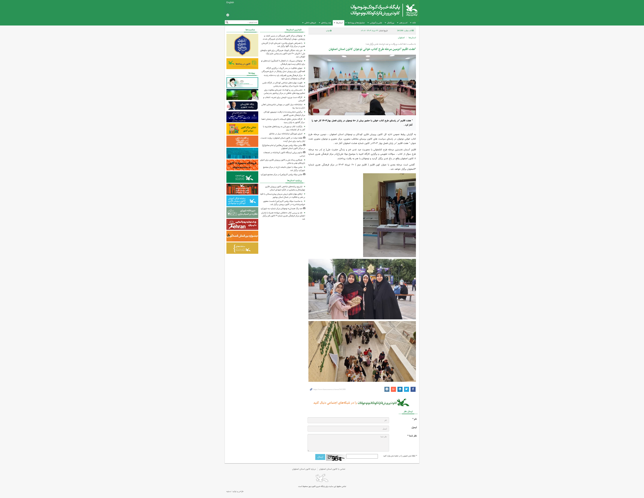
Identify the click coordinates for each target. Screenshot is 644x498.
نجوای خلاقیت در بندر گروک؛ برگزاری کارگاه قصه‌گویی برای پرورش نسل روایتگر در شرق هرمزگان (283, 70)
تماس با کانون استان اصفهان (332, 469)
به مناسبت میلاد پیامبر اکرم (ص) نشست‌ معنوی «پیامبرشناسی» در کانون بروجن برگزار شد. (284, 203)
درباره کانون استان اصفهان (304, 469)
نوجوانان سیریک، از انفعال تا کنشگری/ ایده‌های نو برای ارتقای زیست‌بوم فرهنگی (283, 62)
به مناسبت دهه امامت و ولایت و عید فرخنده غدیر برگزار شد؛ (391, 44)
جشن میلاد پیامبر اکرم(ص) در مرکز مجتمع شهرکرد (281, 174)
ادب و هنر (403, 22)
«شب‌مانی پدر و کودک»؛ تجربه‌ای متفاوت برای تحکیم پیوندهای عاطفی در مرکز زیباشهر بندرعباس (284, 91)
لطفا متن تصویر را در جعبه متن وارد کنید (400, 455)
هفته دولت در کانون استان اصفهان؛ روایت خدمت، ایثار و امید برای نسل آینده (282, 139)
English (230, 2)
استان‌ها (339, 22)
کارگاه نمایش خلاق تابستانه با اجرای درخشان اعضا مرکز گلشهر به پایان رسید (283, 121)
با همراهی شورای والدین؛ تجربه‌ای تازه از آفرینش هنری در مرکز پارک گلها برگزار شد (283, 45)
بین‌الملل (390, 22)
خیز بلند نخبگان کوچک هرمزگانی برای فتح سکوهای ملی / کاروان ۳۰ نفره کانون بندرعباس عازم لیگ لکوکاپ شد (282, 53)
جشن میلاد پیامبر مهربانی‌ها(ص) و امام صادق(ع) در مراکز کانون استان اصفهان (283, 147)
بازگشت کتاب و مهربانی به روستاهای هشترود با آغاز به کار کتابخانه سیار (284, 128)
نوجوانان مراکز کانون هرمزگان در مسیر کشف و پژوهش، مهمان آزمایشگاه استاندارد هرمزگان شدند (284, 37)
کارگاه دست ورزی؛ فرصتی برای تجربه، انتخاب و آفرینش (284, 99)
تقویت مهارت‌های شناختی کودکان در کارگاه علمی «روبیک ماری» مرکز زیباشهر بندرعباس (283, 84)
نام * (414, 419)
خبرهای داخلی (310, 22)
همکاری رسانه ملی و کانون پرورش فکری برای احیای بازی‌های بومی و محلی (282, 161)
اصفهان (401, 37)
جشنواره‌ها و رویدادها (356, 22)
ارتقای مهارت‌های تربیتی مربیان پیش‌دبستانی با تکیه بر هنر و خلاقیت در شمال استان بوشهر (282, 195)
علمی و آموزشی (376, 22)
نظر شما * (412, 436)
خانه (414, 22)
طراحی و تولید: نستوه (235, 491)
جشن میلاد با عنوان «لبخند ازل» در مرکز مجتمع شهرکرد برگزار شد (284, 169)
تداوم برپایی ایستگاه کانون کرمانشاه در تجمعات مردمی (284, 154)
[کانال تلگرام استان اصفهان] (228, 15)
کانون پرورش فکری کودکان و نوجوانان (378, 10)
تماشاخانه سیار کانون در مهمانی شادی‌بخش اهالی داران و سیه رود (283, 106)
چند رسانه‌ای (326, 22)
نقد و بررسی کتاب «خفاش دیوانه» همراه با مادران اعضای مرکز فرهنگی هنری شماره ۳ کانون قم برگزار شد (283, 216)
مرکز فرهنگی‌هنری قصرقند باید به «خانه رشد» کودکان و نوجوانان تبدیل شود (284, 77)
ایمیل (414, 427)
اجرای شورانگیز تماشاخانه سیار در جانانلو (285, 133)
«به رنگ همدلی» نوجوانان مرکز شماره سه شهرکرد (281, 208)
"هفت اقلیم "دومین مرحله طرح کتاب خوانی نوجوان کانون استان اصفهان (372, 49)
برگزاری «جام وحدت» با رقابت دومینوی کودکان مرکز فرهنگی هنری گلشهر (284, 113)
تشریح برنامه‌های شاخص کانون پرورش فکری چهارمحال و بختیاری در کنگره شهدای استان (285, 188)
